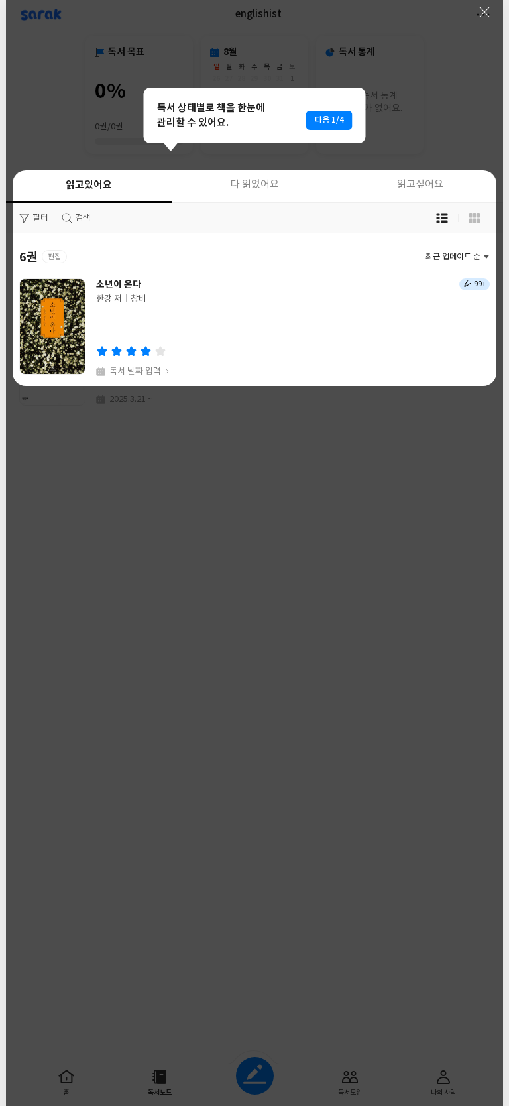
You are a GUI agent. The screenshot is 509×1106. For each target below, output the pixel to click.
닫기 (484, 12)
